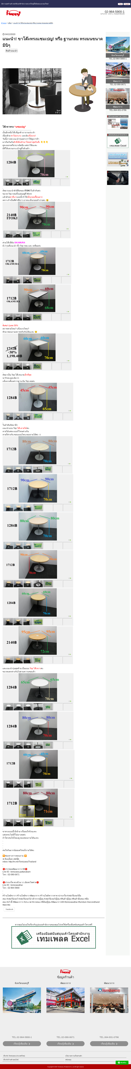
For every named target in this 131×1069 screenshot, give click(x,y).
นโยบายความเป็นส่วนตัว (73, 1056)
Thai (120, 4)
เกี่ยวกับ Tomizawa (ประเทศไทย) (14, 1056)
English (127, 4)
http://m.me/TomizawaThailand (22, 862)
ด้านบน (3, 23)
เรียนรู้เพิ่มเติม (21, 1043)
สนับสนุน (68, 1060)
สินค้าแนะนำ (11, 51)
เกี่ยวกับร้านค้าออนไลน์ (10, 1060)
